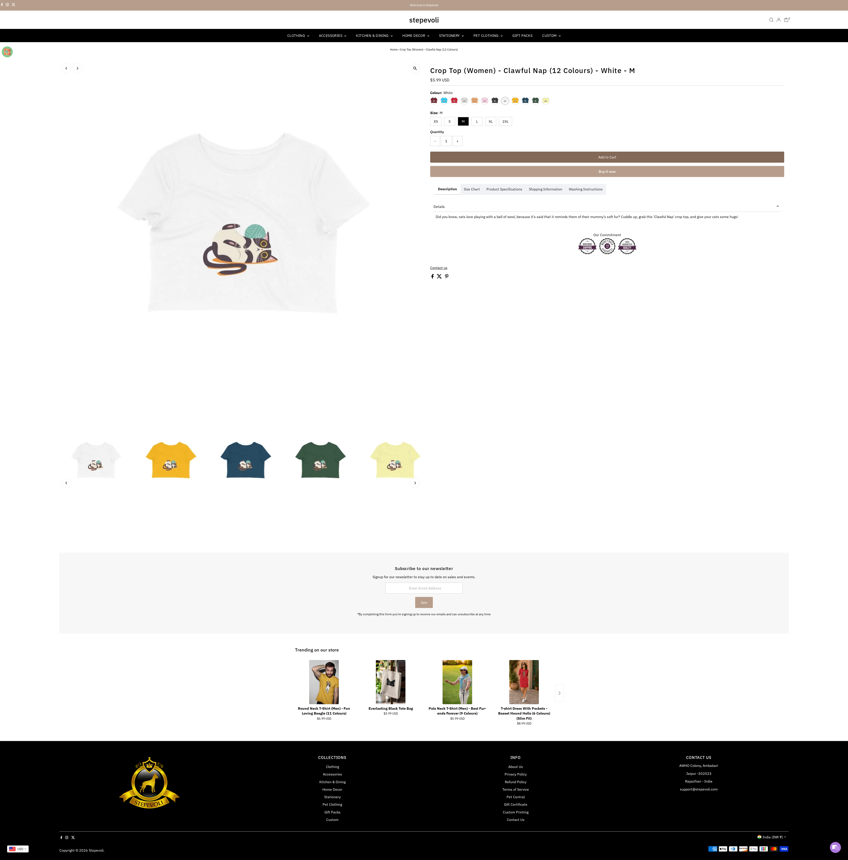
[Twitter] (13, 5)
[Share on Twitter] (440, 277)
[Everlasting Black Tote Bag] (390, 682)
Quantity (437, 132)
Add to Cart (607, 157)
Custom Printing (515, 812)
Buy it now (607, 171)
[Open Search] (771, 20)
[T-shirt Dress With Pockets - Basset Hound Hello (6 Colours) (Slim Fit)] (524, 682)
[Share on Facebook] (433, 277)
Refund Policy (515, 782)
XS (436, 121)
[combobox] (18, 848)
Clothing (296, 35)
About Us (515, 766)
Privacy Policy (516, 774)
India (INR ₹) (773, 837)
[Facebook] (2, 5)
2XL (505, 121)
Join (424, 602)
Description (447, 189)
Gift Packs (522, 35)
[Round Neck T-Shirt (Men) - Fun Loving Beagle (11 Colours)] (324, 682)
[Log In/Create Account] (779, 20)
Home (394, 49)
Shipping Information (545, 189)
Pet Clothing (486, 35)
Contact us (438, 267)
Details (439, 206)
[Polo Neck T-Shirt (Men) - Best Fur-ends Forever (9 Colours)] (457, 682)
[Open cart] (786, 20)
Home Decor (414, 35)
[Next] (77, 68)
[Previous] (67, 68)
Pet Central (516, 797)
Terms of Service (515, 789)
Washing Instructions (586, 189)
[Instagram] (7, 5)
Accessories (331, 35)
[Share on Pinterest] (447, 277)
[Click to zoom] (415, 68)
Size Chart (472, 189)
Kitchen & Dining (373, 35)
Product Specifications (504, 189)
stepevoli (424, 19)
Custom (550, 35)
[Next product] (559, 693)
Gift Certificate (515, 804)
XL (491, 121)
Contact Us (515, 819)
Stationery (450, 35)
